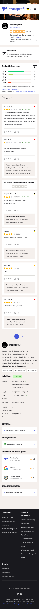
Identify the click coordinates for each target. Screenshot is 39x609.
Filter (8, 98)
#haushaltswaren (33, 370)
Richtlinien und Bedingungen (10, 89)
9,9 (28, 32)
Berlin (19, 387)
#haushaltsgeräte (20, 370)
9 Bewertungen (15, 460)
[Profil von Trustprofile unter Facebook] (18, 593)
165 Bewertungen (16, 479)
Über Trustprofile (7, 517)
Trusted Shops (15, 476)
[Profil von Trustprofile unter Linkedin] (21, 593)
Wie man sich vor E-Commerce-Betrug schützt (27, 542)
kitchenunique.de (15, 27)
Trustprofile (14, 458)
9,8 (33, 468)
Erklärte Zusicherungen (28, 520)
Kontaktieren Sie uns (8, 521)
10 (34, 478)
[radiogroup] (17, 31)
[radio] (11, 31)
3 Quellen (17, 37)
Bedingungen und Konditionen (24, 604)
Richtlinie (6, 604)
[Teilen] (18, 131)
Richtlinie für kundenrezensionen (27, 525)
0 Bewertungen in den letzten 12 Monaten (20, 40)
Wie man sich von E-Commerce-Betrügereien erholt (29, 553)
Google (12, 467)
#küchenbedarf (7, 370)
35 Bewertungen (15, 469)
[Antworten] (15, 131)
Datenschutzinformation (9, 532)
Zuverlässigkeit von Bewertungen (25, 91)
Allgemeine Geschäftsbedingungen (9, 527)
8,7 (34, 459)
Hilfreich (9, 132)
